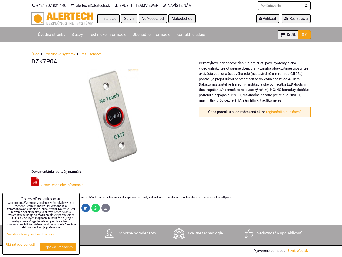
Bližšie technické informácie (61, 185)
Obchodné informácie (151, 34)
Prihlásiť (269, 18)
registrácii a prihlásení (283, 112)
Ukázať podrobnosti (20, 245)
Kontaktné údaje (190, 34)
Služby (77, 34)
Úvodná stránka (51, 34)
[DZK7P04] (113, 116)
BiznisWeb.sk (297, 251)
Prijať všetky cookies (58, 247)
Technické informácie (107, 34)
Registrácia (298, 18)
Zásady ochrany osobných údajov (30, 234)
